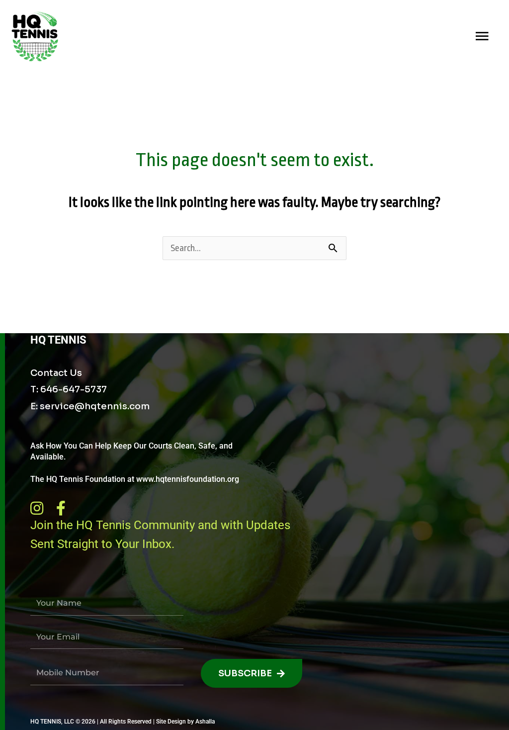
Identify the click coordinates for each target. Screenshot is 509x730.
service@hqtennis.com (95, 406)
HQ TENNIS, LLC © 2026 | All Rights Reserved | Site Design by (112, 721)
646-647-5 (65, 389)
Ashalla (205, 721)
